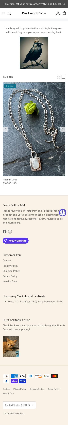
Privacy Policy (10, 265)
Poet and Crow (17, 413)
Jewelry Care (10, 281)
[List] (63, 77)
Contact (7, 260)
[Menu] (3, 13)
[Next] (62, 129)
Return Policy (10, 276)
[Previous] (5, 129)
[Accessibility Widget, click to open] (62, 212)
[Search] (11, 13)
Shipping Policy (11, 271)
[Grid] (59, 77)
